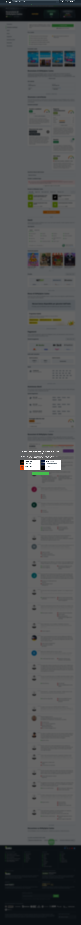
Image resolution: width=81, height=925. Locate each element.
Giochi (20, 4)
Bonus (24, 4)
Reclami (34, 4)
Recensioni (44, 4)
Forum (39, 4)
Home (8, 4)
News (55, 4)
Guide (29, 4)
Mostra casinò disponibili (41, 473)
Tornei (50, 4)
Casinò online (14, 4)
